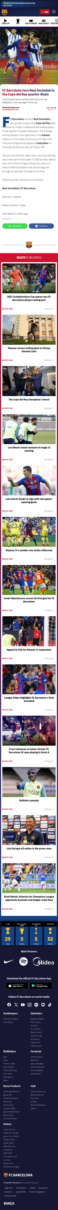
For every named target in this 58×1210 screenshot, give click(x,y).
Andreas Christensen (36, 1027)
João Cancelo (36, 1046)
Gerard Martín (36, 1032)
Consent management (37, 1192)
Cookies (32, 1188)
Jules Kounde (36, 1036)
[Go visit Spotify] (23, 961)
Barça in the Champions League (11, 1165)
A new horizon (9, 1129)
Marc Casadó (8, 1067)
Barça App (7, 1101)
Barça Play (7, 1095)
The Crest (34, 1098)
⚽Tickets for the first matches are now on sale (19, 4)
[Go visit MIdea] (43, 961)
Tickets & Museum (10, 1098)
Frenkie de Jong (10, 1070)
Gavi (5, 1057)
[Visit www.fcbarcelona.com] (4, 12)
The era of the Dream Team (9, 1141)
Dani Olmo (7, 1074)
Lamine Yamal (36, 1057)
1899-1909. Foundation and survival (10, 1156)
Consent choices (10, 1196)
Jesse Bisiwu (36, 1074)
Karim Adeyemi (37, 1070)
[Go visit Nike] (9, 961)
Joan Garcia (8, 1022)
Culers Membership (11, 1091)
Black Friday (8, 1115)
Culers (45, 12)
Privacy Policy (21, 1188)
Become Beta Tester (11, 1112)
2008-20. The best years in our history (11, 1134)
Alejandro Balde (37, 1019)
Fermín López (9, 1063)
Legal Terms (9, 1188)
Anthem (34, 1101)
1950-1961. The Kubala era (9, 1148)
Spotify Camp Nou (38, 1091)
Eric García (35, 1039)
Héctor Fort (35, 1042)
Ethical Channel (37, 1095)
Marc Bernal (8, 1077)
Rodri (5, 1080)
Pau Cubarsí (36, 1022)
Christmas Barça (10, 1118)
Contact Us (8, 1192)
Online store (8, 1105)
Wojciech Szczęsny (11, 1019)
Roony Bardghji (37, 1063)
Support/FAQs (9, 1108)
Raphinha (35, 1060)
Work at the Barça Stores (38, 1106)
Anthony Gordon (38, 1067)
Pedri (5, 1060)
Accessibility (43, 1188)
